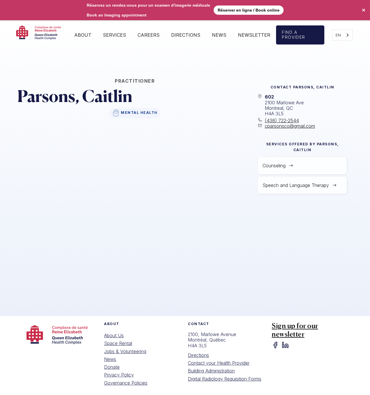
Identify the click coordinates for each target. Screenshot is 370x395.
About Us (114, 335)
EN (338, 35)
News (219, 35)
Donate (112, 367)
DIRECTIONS (185, 35)
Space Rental (118, 343)
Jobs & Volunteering (125, 351)
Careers (149, 35)
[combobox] (342, 35)
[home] (40, 35)
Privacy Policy (119, 375)
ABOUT (82, 35)
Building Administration (211, 371)
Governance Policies (125, 383)
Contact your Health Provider (218, 363)
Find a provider (293, 35)
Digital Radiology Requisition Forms (224, 379)
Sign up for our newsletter (295, 330)
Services (114, 35)
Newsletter (254, 35)
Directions (198, 355)
